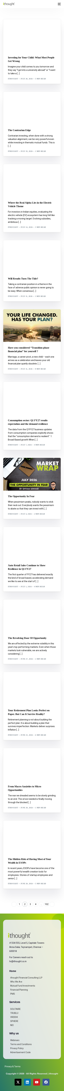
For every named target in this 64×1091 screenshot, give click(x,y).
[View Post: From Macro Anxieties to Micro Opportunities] (32, 764)
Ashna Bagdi (15, 26)
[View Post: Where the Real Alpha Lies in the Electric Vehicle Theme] (32, 180)
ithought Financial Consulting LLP (26, 977)
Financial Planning (19, 990)
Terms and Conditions (21, 1044)
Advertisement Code (20, 1052)
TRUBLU (14, 1013)
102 (46, 904)
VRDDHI (14, 1017)
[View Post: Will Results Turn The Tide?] (32, 256)
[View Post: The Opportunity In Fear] (32, 474)
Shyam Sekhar (38, 98)
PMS (12, 994)
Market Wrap (23, 98)
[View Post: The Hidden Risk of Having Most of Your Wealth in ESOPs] (32, 837)
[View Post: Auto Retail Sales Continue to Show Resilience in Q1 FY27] (32, 543)
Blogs (26, 26)
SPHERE (14, 1021)
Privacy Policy (17, 1048)
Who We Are (16, 981)
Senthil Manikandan (26, 171)
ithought (13, 79)
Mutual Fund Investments (22, 985)
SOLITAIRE (15, 1009)
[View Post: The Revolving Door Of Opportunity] (32, 615)
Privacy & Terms (13, 1066)
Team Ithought (24, 316)
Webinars (14, 1040)
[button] (53, 4)
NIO (12, 1025)
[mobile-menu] (59, 4)
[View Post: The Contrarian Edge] (32, 108)
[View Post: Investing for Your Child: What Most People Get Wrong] (32, 35)
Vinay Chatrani (24, 827)
